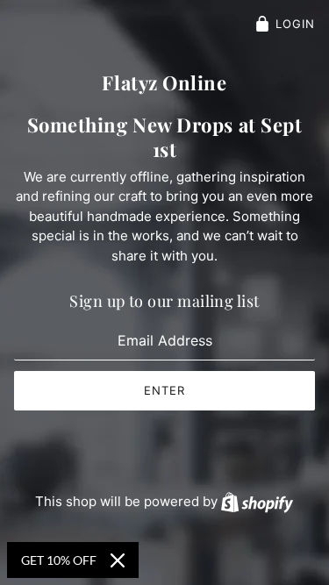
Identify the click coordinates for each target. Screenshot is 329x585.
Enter (164, 390)
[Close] (118, 560)
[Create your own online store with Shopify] (257, 501)
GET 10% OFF (59, 560)
